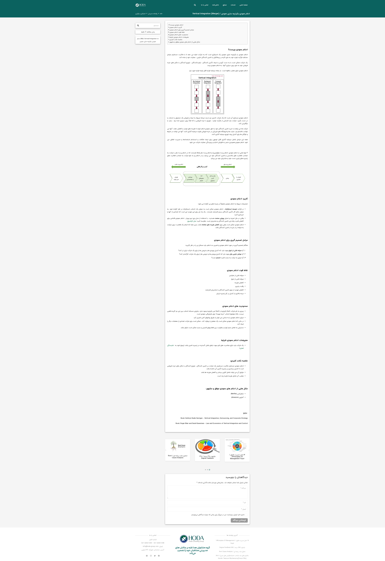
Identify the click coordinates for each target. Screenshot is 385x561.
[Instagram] (151, 556)
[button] (209, 470)
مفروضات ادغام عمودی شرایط (179, 37)
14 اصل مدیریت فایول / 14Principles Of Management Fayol (237, 457)
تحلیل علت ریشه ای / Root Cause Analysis (177, 457)
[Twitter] (155, 556)
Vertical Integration (150, 39)
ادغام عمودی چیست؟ (176, 25)
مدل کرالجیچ (191, 221)
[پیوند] (140, 5)
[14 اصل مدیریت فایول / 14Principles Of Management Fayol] (237, 445)
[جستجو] (195, 5)
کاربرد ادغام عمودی (175, 27)
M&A (142, 39)
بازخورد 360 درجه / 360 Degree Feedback (207, 457)
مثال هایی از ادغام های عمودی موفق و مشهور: (185, 42)
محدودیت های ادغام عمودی (179, 35)
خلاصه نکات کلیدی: (176, 40)
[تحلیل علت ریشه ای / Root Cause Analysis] (177, 446)
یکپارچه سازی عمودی (145, 41)
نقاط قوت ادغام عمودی (177, 32)
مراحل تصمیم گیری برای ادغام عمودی (182, 30)
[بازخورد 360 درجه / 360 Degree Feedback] (207, 446)
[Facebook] (159, 556)
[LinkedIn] (147, 556)
